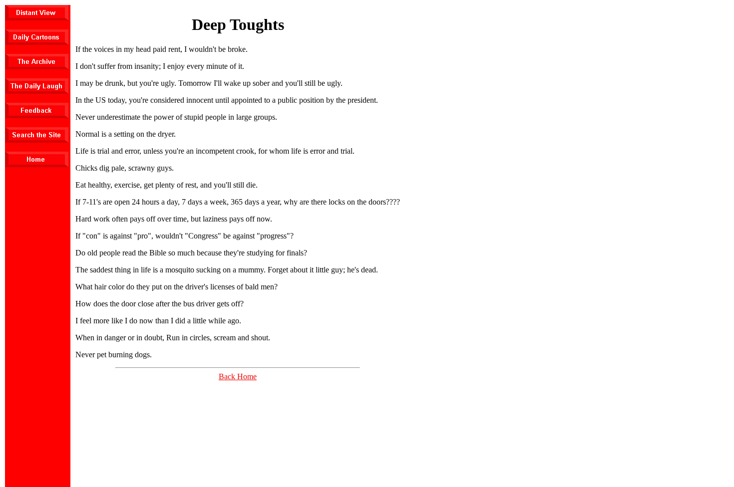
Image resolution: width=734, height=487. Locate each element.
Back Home (238, 376)
